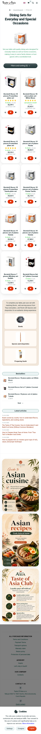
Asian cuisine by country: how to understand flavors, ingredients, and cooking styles (20, 419)
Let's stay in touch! (20, 666)
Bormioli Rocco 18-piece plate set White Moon (30, 96)
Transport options (20, 645)
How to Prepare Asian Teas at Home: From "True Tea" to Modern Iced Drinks (19, 433)
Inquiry (20, 663)
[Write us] (20, 701)
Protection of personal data (20, 654)
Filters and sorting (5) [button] (19, 66)
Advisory (20, 660)
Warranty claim (20, 648)
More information (28, 723)
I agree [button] (31, 729)
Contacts (20, 675)
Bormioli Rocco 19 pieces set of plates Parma (30, 143)
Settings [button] (10, 729)
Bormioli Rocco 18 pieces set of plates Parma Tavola (30, 189)
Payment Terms (20, 642)
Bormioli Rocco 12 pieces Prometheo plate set (10, 143)
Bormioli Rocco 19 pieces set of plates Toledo (10, 233)
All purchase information (20, 636)
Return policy (20, 651)
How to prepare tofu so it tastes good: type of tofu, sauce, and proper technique (20, 441)
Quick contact (20, 704)
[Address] (20, 688)
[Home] (9, 2)
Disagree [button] (21, 729)
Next (19, 403)
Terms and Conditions (20, 639)
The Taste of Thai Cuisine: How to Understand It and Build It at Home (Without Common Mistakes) (20, 426)
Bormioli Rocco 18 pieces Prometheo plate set (10, 96)
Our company (20, 672)
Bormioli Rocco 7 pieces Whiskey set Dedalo (10, 276)
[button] (5, 112)
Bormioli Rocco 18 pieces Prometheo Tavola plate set (10, 189)
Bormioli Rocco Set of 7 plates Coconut (30, 275)
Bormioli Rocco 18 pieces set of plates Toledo (30, 233)
